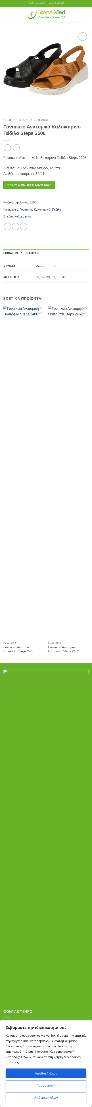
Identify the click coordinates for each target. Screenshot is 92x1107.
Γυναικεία (24, 120)
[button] (5, 14)
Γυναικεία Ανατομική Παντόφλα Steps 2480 (18, 649)
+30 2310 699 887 (36, 3)
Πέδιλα (42, 120)
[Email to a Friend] (23, 226)
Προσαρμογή (46, 1085)
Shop (7, 120)
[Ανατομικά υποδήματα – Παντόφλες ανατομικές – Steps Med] (46, 14)
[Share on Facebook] (7, 226)
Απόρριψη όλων (46, 1097)
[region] (46, 1063)
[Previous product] (16, 147)
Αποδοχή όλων (46, 1073)
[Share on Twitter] (15, 226)
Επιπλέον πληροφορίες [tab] (21, 253)
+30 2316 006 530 (55, 3)
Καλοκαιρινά (42, 209)
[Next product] (7, 147)
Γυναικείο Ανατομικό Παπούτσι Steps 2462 (63, 649)
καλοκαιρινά (23, 216)
